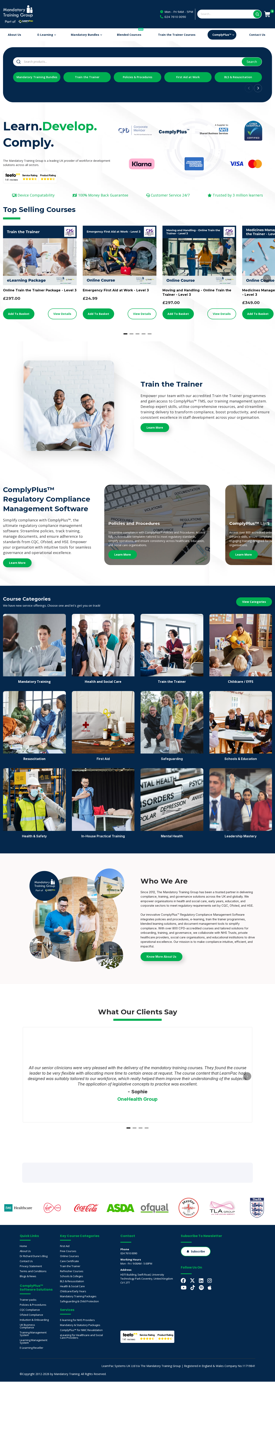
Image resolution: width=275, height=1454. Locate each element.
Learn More (122, 554)
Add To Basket (18, 314)
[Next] (267, 278)
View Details (62, 314)
